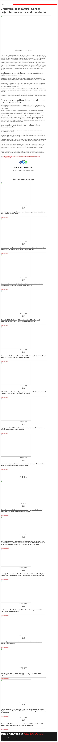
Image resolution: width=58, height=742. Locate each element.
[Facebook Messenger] (23, 162)
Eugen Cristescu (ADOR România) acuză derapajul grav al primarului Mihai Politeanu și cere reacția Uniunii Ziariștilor (21, 510)
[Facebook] (20, 162)
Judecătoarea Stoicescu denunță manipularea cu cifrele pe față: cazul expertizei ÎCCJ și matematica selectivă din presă (21, 674)
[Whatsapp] (26, 162)
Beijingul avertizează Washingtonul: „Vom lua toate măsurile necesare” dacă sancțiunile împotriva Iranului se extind (23, 428)
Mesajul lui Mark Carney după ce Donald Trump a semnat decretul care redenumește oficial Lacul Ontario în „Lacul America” (22, 284)
